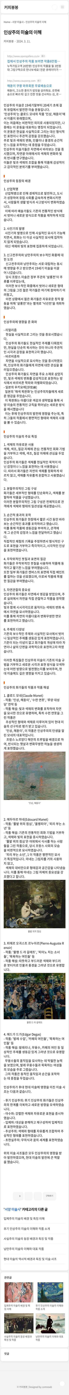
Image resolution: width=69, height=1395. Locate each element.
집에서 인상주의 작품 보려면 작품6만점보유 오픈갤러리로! (33, 61)
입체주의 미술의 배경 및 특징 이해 (24, 1218)
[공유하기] (28, 1196)
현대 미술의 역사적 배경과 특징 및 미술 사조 (30, 1259)
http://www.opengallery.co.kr (23, 56)
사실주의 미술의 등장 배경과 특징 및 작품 (28, 1238)
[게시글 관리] (38, 1196)
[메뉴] (62, 6)
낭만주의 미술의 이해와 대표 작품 (24, 1249)
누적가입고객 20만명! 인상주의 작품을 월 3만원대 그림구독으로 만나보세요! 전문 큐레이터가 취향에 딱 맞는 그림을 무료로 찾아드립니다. (34, 67)
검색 (54, 7)
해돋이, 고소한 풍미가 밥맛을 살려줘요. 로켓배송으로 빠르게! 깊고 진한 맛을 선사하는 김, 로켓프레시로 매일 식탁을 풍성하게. (34, 92)
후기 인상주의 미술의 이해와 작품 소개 (27, 1228)
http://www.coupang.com (21, 80)
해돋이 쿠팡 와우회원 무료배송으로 (29, 86)
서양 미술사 (12, 1209)
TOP (62, 1383)
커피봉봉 (11, 7)
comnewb (47, 1386)
